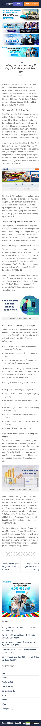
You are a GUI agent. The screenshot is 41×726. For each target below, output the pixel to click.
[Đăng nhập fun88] (20, 52)
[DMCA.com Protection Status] (32, 723)
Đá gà (4, 704)
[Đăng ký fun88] (20, 598)
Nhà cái (5, 678)
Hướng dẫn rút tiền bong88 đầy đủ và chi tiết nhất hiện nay (30, 567)
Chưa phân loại (7, 708)
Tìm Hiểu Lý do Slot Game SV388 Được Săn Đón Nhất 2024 (19, 651)
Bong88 (11, 84)
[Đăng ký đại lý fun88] (20, 14)
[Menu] (3, 4)
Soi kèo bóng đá (8, 691)
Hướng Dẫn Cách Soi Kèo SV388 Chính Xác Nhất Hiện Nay (19, 629)
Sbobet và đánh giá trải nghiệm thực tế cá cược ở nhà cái (11, 567)
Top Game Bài (7, 682)
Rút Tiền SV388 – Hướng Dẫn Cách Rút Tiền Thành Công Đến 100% (19, 643)
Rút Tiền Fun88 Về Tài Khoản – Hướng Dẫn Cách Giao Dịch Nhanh (18, 636)
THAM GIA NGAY (32, 4)
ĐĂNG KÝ (18, 4)
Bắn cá (4, 700)
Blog (3, 673)
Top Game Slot (7, 686)
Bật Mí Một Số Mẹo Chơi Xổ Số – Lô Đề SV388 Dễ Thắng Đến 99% (20, 658)
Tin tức (20, 62)
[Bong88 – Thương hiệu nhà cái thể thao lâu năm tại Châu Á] (9, 4)
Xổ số (4, 695)
